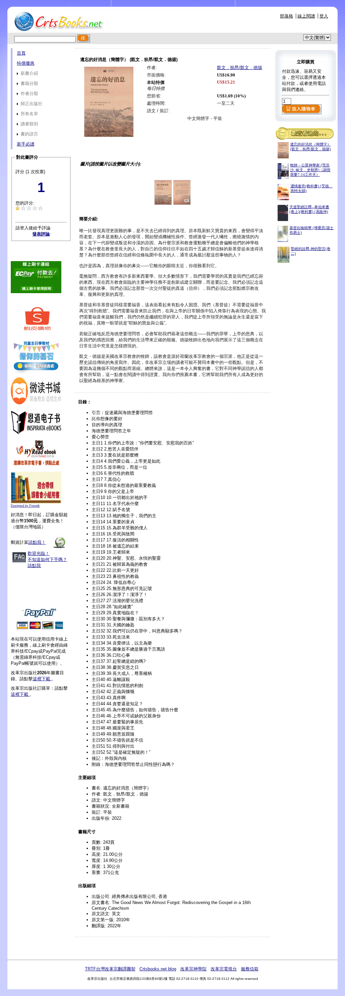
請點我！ (37, 542)
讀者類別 (28, 123)
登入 (323, 16)
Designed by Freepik (25, 505)
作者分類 (28, 93)
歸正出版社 (30, 103)
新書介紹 (28, 73)
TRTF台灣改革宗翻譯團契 (110, 968)
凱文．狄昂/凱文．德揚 (239, 67)
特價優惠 (25, 63)
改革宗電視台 (224, 968)
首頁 (21, 53)
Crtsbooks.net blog (157, 968)
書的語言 (28, 133)
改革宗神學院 (193, 968)
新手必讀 (25, 144)
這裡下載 (42, 678)
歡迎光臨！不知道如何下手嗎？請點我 (47, 559)
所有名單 (28, 113)
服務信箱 (249, 968)
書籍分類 (28, 83)
